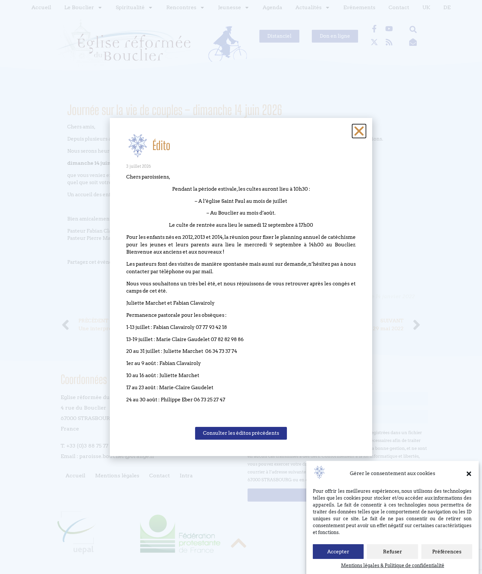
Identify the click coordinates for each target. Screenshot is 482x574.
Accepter (338, 552)
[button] (469, 473)
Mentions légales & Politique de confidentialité (392, 565)
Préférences (446, 552)
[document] (241, 287)
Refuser (392, 552)
